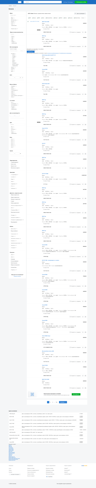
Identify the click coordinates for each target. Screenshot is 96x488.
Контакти (10, 472)
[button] (83, 32)
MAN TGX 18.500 (45, 379)
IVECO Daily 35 (12, 413)
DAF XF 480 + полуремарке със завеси (50, 260)
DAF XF (43, 143)
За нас (10, 468)
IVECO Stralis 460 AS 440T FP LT (49, 55)
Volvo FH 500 (11, 420)
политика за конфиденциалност (53, 53)
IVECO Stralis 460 (45, 83)
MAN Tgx (44, 35)
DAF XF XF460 (45, 173)
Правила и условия (30, 468)
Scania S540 (44, 244)
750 (56, 402)
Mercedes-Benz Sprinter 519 (13, 439)
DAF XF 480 (11, 416)
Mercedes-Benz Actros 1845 (48, 351)
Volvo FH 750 (45, 128)
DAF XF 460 (11, 429)
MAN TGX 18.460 (45, 21)
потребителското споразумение (65, 53)
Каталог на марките (30, 475)
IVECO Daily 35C (12, 432)
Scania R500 (44, 274)
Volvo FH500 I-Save (46, 335)
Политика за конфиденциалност (33, 470)
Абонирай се (30, 51)
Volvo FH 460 (45, 365)
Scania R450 (44, 69)
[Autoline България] (13, 2)
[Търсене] (24, 2)
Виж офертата (76, 394)
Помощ (10, 470)
